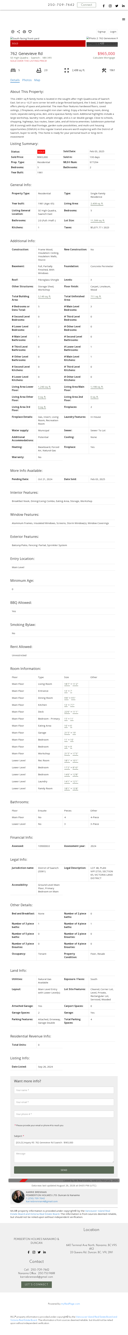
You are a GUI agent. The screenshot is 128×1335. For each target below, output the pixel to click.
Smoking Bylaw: (23, 624)
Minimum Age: (22, 580)
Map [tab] (37, 80)
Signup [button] (102, 31)
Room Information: (25, 668)
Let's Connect (36, 1284)
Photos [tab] (27, 80)
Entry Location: (22, 558)
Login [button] (113, 31)
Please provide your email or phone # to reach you (39, 1125)
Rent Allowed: (21, 646)
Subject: (18, 1136)
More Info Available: (26, 470)
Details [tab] (15, 80)
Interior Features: (24, 492)
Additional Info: (22, 241)
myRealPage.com (70, 1304)
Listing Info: (20, 1058)
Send (64, 1169)
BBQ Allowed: (21, 602)
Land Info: (18, 970)
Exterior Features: (24, 536)
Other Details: (21, 905)
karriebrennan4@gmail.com (42, 1201)
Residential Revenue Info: (30, 1036)
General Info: (20, 184)
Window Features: (24, 514)
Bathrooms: (19, 802)
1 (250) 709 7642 (35, 1198)
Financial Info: (21, 837)
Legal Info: (18, 859)
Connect (86, 5)
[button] (103, 6)
